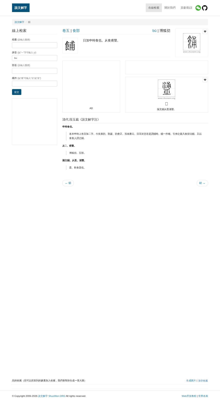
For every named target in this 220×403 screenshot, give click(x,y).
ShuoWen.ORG (56, 396)
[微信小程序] (198, 7)
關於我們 (169, 7)
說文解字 (21, 7)
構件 (26, 78)
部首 (21, 65)
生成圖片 (191, 380)
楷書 (21, 39)
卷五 (66, 31)
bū (154, 31)
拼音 (24, 52)
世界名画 (203, 396)
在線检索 (153, 7)
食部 (76, 31)
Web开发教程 (189, 396)
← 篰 (68, 182)
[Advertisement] (91, 85)
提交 (16, 92)
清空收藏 (203, 380)
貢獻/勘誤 (186, 7)
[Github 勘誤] (204, 7)
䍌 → (202, 182)
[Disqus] (135, 233)
